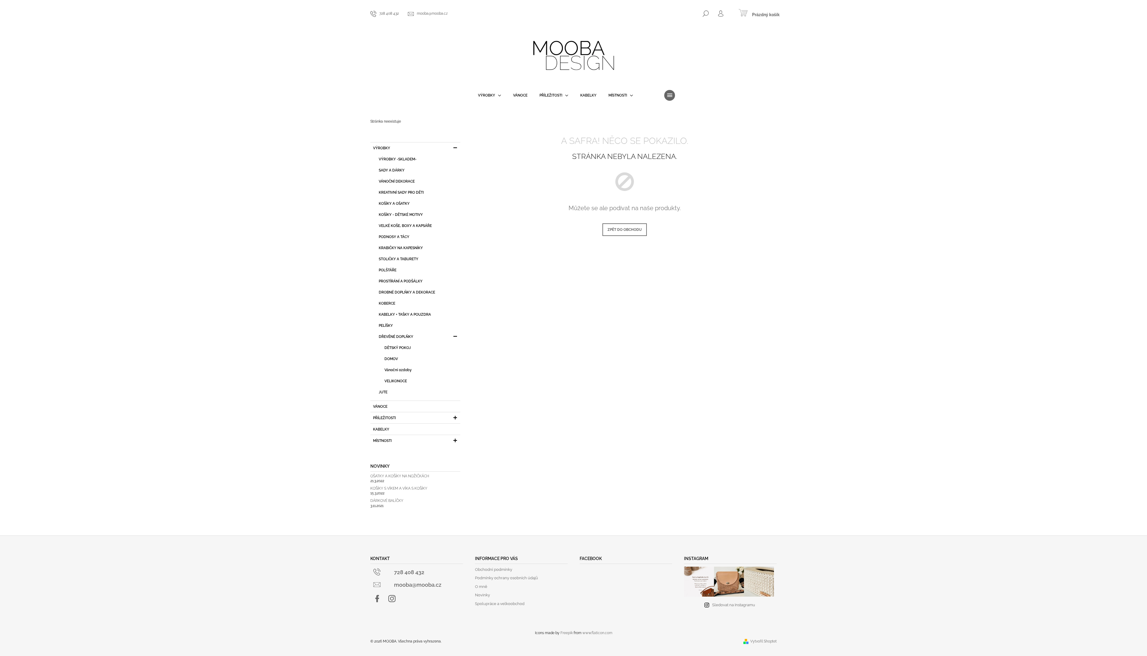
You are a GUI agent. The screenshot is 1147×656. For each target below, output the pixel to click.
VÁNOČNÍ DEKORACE (397, 181)
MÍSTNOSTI (382, 441)
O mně (481, 586)
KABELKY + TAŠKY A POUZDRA (405, 314)
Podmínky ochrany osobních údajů (506, 578)
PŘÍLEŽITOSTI (384, 418)
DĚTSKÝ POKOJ (397, 348)
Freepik (566, 633)
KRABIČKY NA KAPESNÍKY (401, 248)
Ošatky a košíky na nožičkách (399, 476)
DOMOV (391, 359)
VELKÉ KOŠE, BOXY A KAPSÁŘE (405, 226)
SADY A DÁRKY (392, 170)
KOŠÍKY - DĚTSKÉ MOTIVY (401, 215)
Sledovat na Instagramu (733, 605)
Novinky (482, 595)
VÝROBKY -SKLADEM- (398, 159)
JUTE (383, 392)
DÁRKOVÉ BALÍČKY (386, 501)
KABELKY (381, 429)
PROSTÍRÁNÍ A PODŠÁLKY (401, 281)
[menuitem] (489, 95)
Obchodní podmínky (493, 569)
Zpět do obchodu (625, 230)
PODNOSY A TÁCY (394, 237)
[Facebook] (377, 599)
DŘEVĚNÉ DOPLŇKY (396, 337)
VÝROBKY (381, 148)
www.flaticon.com (597, 633)
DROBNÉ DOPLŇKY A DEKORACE (407, 292)
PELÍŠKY (386, 326)
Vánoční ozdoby (398, 370)
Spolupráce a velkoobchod (499, 603)
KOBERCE (387, 303)
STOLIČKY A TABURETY (398, 259)
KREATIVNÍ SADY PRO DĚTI (401, 192)
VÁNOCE (380, 406)
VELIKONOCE (395, 381)
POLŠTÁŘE (387, 270)
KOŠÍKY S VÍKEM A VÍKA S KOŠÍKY (398, 489)
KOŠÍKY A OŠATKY (394, 203)
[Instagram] (392, 599)
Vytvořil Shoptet (763, 641)
